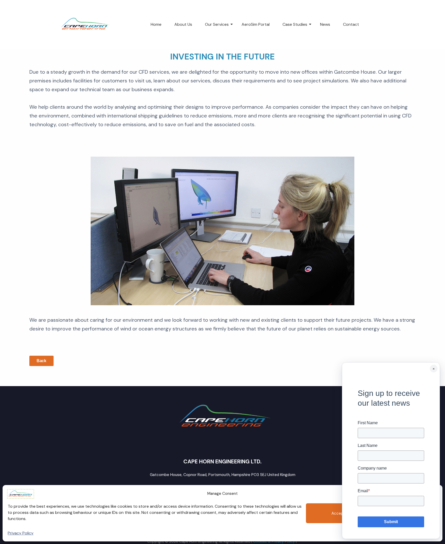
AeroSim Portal (256, 24)
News (325, 24)
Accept (338, 513)
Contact (351, 24)
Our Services (217, 24)
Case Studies (295, 24)
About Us (183, 24)
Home (156, 24)
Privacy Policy (20, 533)
